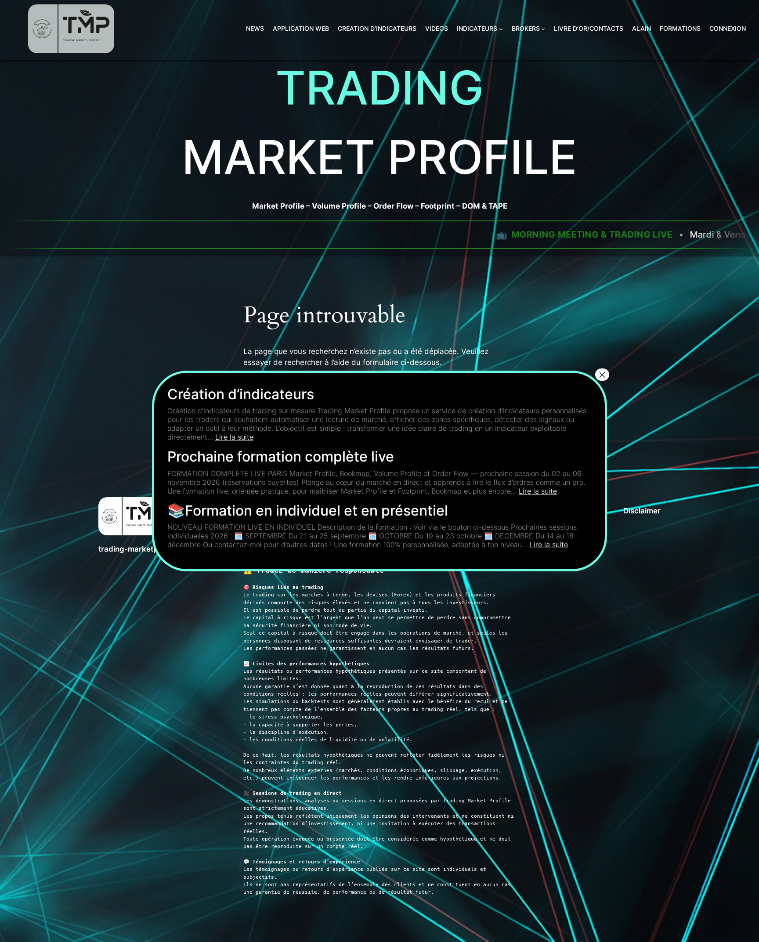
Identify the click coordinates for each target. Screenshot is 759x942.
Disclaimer (642, 510)
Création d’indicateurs (240, 394)
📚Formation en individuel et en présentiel (307, 510)
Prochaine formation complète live (280, 456)
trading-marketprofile (137, 549)
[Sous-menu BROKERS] (543, 29)
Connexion (727, 28)
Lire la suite (234, 437)
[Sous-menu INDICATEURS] (501, 29)
